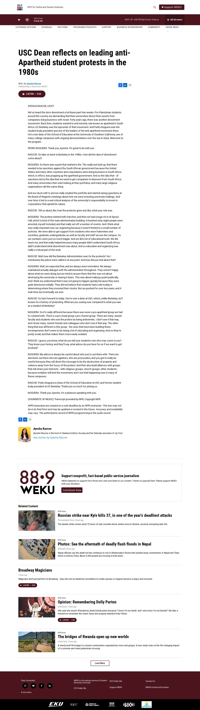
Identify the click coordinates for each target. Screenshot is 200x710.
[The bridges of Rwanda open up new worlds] (36, 642)
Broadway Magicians (35, 570)
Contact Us (150, 681)
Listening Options (26, 27)
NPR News (62, 511)
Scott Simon (62, 607)
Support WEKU (116, 687)
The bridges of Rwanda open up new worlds (93, 636)
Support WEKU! (173, 7)
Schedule (46, 27)
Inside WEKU (172, 27)
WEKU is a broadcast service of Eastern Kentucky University (90, 682)
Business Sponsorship (130, 27)
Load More (100, 663)
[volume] (27, 20)
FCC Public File (80, 688)
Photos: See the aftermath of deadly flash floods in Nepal (104, 544)
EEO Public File (116, 681)
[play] (19, 19)
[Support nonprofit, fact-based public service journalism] (37, 482)
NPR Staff (61, 549)
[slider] (31, 19)
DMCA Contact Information (157, 687)
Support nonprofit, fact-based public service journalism (100, 476)
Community (154, 27)
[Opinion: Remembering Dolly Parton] (36, 607)
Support (106, 27)
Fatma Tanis (62, 641)
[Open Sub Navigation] (18, 31)
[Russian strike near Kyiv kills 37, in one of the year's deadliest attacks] (36, 520)
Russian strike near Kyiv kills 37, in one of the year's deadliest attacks (115, 515)
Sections (63, 27)
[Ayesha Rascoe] (24, 435)
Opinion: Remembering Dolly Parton (87, 602)
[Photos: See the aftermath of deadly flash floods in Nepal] (36, 549)
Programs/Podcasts (85, 27)
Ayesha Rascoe (34, 83)
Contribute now (72, 490)
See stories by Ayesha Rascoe (50, 437)
